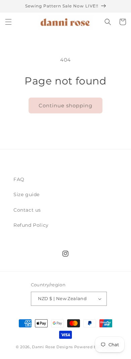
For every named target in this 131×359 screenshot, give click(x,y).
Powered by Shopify (95, 347)
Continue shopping (65, 105)
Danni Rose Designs (52, 347)
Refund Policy (31, 225)
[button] (8, 21)
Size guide (26, 194)
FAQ (19, 179)
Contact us (27, 210)
